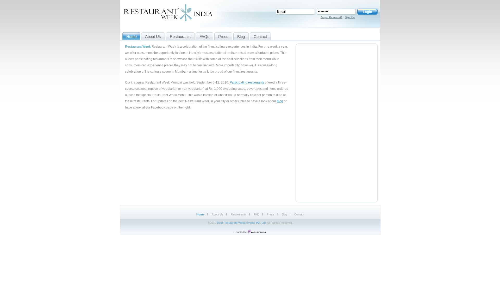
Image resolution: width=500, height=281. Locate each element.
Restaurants (238, 214)
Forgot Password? (331, 17)
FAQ (256, 214)
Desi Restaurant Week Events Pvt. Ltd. (241, 222)
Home (200, 214)
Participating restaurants (247, 82)
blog (280, 101)
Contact (299, 214)
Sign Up (350, 17)
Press (270, 214)
